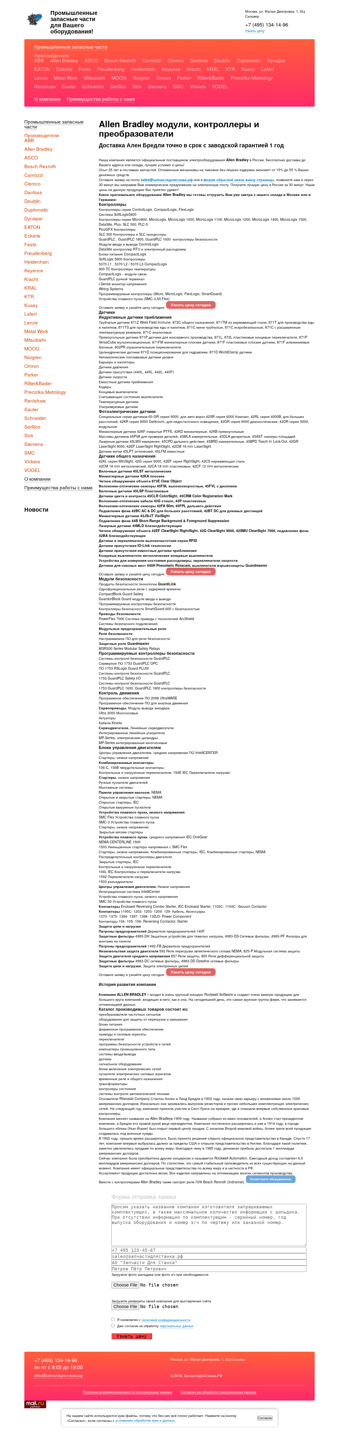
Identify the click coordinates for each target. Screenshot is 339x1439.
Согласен (265, 1418)
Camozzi (151, 60)
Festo (85, 68)
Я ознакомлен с (153, 1319)
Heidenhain (143, 68)
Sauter (69, 86)
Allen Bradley (64, 60)
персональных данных (177, 1325)
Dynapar (276, 60)
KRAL (213, 68)
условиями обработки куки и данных (145, 1420)
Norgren (141, 77)
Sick (137, 86)
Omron (163, 77)
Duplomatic (249, 60)
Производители (51, 55)
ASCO (91, 60)
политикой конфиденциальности (166, 1319)
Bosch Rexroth (120, 60)
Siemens (157, 86)
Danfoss (199, 60)
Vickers (198, 86)
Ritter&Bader (211, 77)
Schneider (93, 86)
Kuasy (248, 68)
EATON (42, 68)
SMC (178, 86)
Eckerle (64, 68)
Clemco (176, 60)
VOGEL (220, 86)
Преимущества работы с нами (101, 98)
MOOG (119, 77)
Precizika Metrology (252, 77)
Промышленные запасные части (70, 46)
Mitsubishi (94, 77)
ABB (39, 60)
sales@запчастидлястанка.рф (58, 1375)
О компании (47, 98)
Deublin (222, 60)
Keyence (171, 68)
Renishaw (45, 86)
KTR (230, 68)
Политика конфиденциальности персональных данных (127, 1391)
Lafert (267, 68)
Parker (184, 77)
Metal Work (66, 77)
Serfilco (118, 86)
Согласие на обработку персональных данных (218, 1391)
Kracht (194, 68)
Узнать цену (255, 30)
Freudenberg (111, 68)
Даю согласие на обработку (155, 1326)
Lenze (41, 77)
